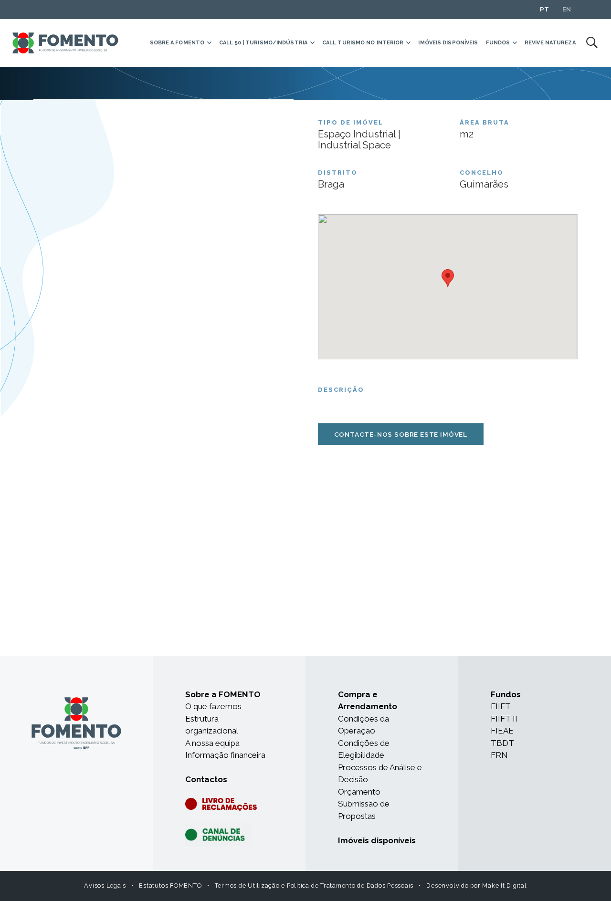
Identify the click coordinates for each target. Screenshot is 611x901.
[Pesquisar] (592, 42)
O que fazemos (213, 706)
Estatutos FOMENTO (170, 885)
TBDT (502, 743)
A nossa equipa (212, 743)
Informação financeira (225, 755)
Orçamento (359, 791)
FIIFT (501, 706)
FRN (499, 755)
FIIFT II (504, 718)
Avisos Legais (105, 885)
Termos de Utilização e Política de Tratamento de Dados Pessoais (314, 885)
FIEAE (502, 730)
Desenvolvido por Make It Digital (476, 885)
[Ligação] (65, 43)
